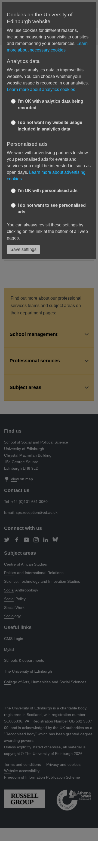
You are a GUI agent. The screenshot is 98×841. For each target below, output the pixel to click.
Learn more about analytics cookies (41, 89)
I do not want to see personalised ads (52, 208)
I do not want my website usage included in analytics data (50, 125)
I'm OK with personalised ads (48, 190)
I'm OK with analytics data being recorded (50, 104)
